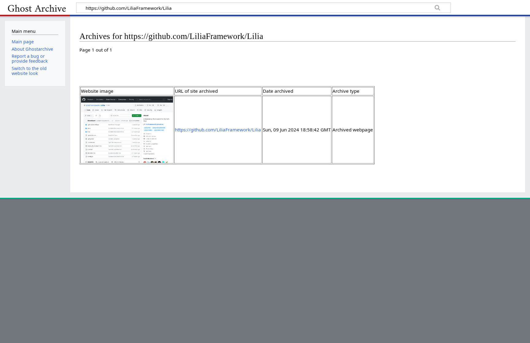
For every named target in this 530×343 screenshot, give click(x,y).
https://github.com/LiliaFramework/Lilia (218, 130)
